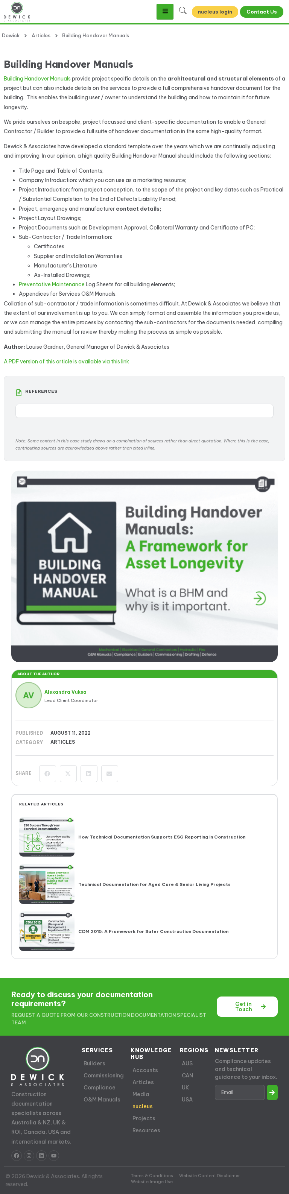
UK (185, 1087)
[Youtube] (54, 1155)
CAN (187, 1075)
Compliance (100, 1087)
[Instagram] (29, 1155)
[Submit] (272, 1092)
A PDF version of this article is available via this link (66, 361)
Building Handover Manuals (37, 78)
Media (140, 1094)
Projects (143, 1118)
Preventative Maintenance (52, 284)
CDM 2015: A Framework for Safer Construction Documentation (153, 931)
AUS (187, 1063)
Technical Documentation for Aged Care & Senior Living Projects (154, 884)
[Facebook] (16, 1155)
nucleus (142, 1106)
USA (187, 1099)
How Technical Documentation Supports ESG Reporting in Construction (161, 837)
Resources (146, 1130)
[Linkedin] (41, 1155)
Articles (62, 742)
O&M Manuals (102, 1099)
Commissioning (104, 1075)
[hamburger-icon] (165, 12)
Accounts (145, 1070)
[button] (47, 773)
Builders (94, 1063)
